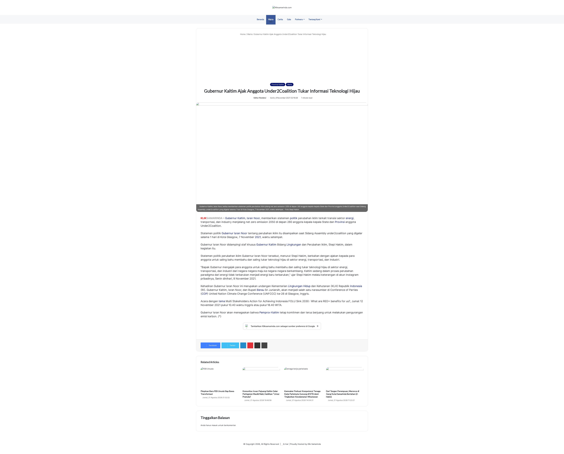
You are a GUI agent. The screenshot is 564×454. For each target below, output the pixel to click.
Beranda (260, 19)
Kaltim (241, 218)
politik (293, 218)
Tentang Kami (314, 19)
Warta (270, 19)
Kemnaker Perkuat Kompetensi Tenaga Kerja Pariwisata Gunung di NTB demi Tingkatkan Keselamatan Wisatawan (302, 394)
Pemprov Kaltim (269, 312)
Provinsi (340, 221)
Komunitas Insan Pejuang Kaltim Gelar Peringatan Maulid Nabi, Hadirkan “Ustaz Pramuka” (260, 394)
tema (222, 301)
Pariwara (299, 19)
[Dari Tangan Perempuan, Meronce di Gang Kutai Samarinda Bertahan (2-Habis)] (345, 377)
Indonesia (356, 286)
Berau (260, 289)
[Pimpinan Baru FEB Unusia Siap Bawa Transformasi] (219, 377)
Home (243, 34)
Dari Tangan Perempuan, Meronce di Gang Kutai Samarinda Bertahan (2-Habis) (342, 394)
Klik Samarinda (314, 444)
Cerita (280, 19)
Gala (289, 19)
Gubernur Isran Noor (234, 233)
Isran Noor (253, 218)
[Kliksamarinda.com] (282, 7)
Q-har (285, 444)
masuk (215, 425)
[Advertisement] (282, 59)
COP (204, 293)
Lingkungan (294, 244)
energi (350, 218)
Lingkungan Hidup (299, 286)
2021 (258, 237)
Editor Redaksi (260, 98)
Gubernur (231, 218)
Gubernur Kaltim (266, 244)
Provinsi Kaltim (278, 84)
